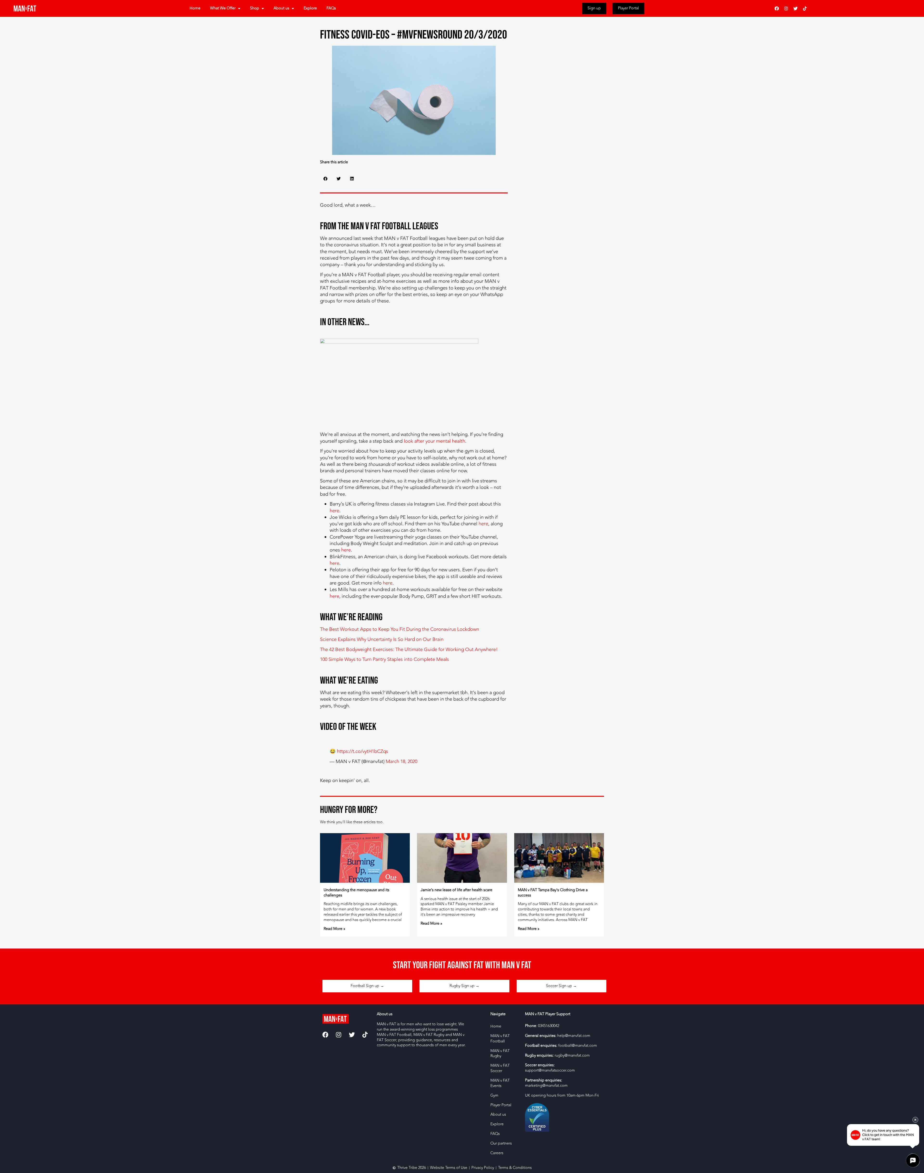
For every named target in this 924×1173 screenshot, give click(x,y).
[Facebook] (776, 8)
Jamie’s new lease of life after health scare (456, 890)
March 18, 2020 (401, 761)
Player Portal (500, 1105)
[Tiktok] (805, 8)
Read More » (334, 929)
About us (281, 8)
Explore (310, 8)
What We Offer (223, 8)
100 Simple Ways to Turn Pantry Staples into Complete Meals (384, 659)
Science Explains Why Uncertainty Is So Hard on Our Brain (381, 639)
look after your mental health (434, 441)
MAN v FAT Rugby (500, 1053)
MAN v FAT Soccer (500, 1068)
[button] (325, 178)
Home (195, 8)
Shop (254, 8)
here (334, 510)
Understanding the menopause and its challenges (356, 892)
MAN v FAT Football (500, 1038)
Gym (494, 1095)
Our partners (501, 1143)
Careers (496, 1153)
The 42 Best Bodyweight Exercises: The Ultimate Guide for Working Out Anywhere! (409, 649)
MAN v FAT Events (500, 1083)
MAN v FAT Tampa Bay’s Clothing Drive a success (553, 892)
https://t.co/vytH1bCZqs (362, 751)
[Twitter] (795, 8)
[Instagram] (786, 8)
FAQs (331, 8)
